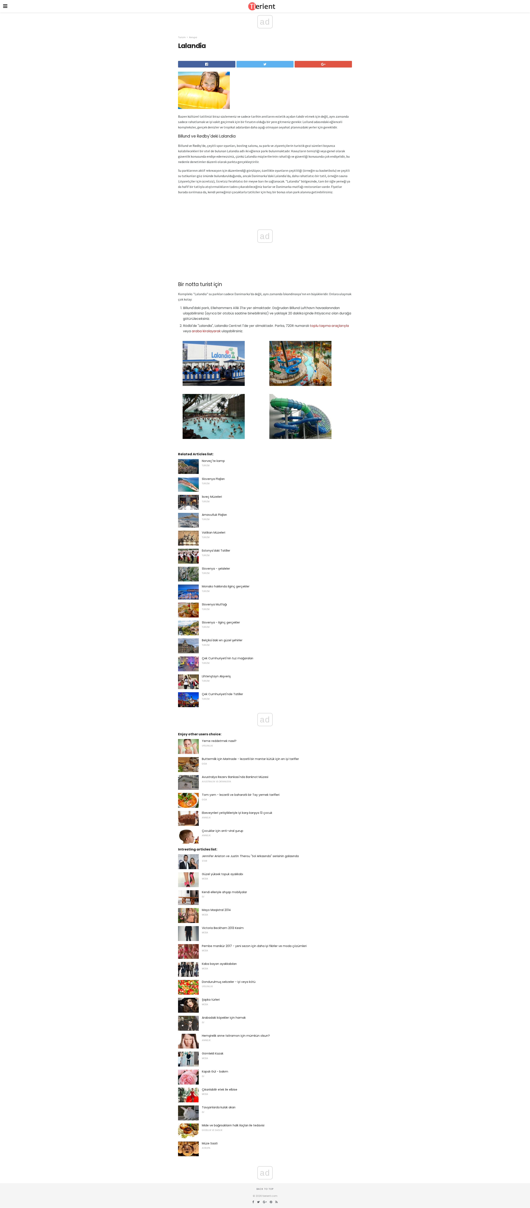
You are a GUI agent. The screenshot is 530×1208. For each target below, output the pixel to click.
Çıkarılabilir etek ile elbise (219, 1089)
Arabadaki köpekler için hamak (224, 1018)
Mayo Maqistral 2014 (216, 910)
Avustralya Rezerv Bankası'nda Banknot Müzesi (235, 777)
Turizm (182, 37)
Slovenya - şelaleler (216, 569)
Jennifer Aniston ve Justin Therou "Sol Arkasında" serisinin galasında (250, 856)
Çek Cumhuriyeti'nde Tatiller (222, 694)
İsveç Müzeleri (212, 497)
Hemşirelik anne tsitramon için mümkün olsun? (236, 1036)
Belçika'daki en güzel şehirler (222, 640)
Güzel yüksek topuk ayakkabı (222, 874)
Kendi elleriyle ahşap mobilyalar (224, 892)
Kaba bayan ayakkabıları (219, 964)
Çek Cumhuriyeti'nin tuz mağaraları (227, 658)
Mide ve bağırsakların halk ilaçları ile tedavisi (233, 1125)
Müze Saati (210, 1143)
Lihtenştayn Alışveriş (216, 676)
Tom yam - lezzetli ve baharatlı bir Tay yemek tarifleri (240, 795)
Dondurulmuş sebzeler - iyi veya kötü (228, 982)
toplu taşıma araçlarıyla (329, 325)
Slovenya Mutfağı (214, 604)
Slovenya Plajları (213, 479)
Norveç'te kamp (213, 461)
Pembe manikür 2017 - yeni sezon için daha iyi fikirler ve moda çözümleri (254, 946)
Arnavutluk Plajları (214, 515)
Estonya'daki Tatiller (216, 550)
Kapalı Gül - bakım (215, 1071)
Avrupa (193, 37)
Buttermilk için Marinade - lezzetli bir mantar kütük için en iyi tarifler (250, 759)
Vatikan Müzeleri (213, 532)
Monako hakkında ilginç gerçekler (225, 586)
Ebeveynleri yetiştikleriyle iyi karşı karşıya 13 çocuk (237, 813)
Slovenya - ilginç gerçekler (221, 622)
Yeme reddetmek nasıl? (219, 741)
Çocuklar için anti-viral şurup (222, 831)
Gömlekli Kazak (212, 1053)
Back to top (265, 1189)
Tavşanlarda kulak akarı (218, 1107)
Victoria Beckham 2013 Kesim (223, 928)
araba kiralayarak (206, 331)
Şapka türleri (211, 1000)
